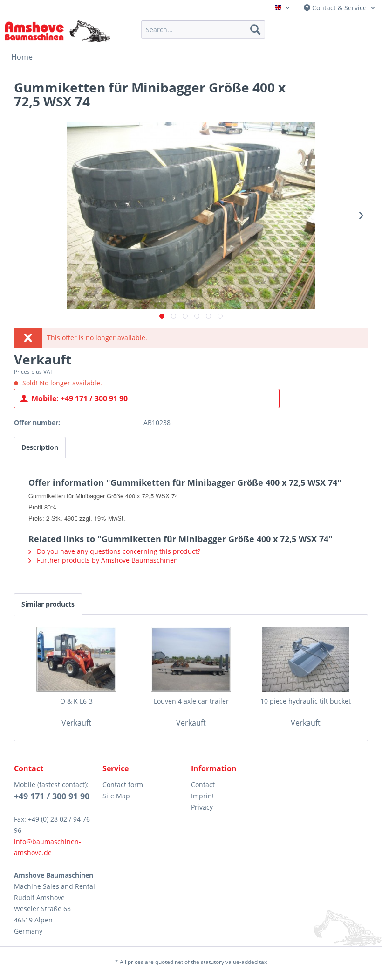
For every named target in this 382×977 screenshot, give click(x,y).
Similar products (48, 604)
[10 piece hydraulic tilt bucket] (305, 659)
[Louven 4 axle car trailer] (191, 659)
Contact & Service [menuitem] (339, 7)
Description (39, 447)
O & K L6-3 (76, 701)
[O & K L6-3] (76, 659)
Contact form (122, 784)
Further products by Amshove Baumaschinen (106, 560)
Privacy (202, 807)
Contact (203, 784)
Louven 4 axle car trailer (191, 701)
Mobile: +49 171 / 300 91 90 (79, 398)
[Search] (255, 29)
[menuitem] (203, 29)
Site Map (116, 795)
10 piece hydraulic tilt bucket (305, 701)
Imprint (202, 795)
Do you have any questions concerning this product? (117, 551)
